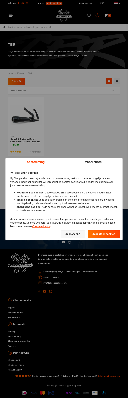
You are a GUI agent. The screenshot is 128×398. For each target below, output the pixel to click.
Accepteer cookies (103, 234)
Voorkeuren (93, 162)
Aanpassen (72, 234)
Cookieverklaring (41, 226)
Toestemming (35, 162)
